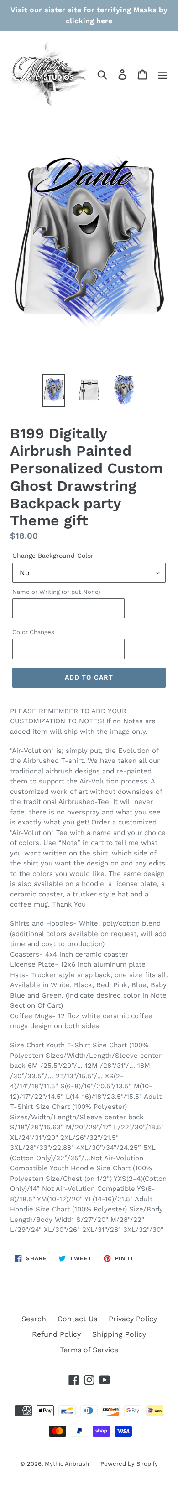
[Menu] (162, 74)
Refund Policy (56, 1334)
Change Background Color (53, 555)
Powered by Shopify (129, 1463)
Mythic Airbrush (67, 1463)
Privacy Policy (133, 1318)
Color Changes (33, 632)
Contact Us (77, 1318)
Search (33, 1318)
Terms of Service (89, 1349)
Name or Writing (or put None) (56, 591)
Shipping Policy (119, 1334)
